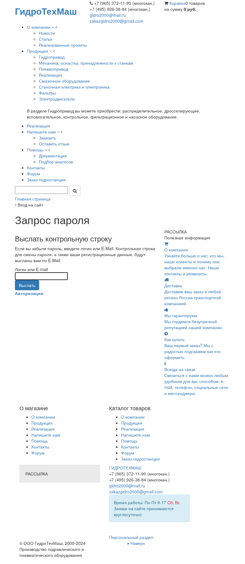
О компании (43, 417)
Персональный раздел (131, 537)
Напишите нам (45, 435)
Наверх (137, 543)
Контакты (40, 447)
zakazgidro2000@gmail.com (116, 21)
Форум (38, 453)
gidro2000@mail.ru (108, 15)
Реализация (43, 429)
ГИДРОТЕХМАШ (125, 468)
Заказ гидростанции (140, 459)
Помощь (39, 441)
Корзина (177, 3)
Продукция (42, 423)
